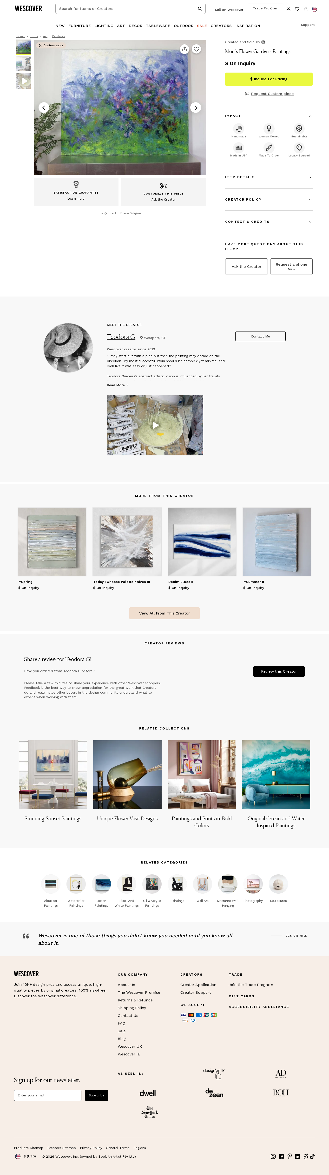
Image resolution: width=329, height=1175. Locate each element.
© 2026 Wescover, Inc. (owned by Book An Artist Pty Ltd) (89, 1156)
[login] (289, 8)
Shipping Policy (132, 1008)
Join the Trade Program (251, 984)
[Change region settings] (314, 9)
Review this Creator (279, 671)
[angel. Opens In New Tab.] (306, 1157)
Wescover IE (129, 1054)
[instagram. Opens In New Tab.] (273, 1157)
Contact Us (128, 1015)
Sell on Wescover (229, 10)
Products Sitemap (28, 1148)
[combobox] (130, 8)
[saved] (297, 9)
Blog (122, 1038)
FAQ (121, 1023)
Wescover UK (130, 1046)
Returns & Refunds (135, 1000)
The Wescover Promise (139, 992)
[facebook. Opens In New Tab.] (281, 1157)
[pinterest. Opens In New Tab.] (289, 1157)
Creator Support (195, 992)
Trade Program (265, 8)
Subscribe (97, 1095)
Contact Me (260, 336)
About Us (126, 984)
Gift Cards (242, 996)
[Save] (196, 49)
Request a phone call (291, 266)
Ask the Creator (246, 266)
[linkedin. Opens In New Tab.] (298, 1157)
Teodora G (121, 336)
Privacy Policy (91, 1148)
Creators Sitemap (61, 1148)
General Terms (117, 1148)
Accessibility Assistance (259, 1007)
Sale (122, 1031)
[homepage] (30, 8)
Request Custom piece (272, 94)
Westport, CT (155, 338)
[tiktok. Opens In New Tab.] (312, 1156)
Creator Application (198, 984)
